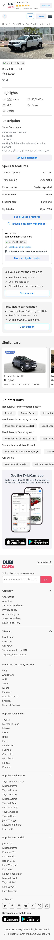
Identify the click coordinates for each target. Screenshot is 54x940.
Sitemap (6, 631)
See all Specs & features (27, 216)
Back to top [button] (43, 562)
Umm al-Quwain (11, 705)
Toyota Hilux (9, 816)
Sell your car (27, 293)
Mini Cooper (9, 886)
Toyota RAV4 (9, 882)
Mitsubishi (8, 758)
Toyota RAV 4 (9, 803)
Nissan (6, 728)
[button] (3, 5)
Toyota (6, 719)
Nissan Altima (9, 798)
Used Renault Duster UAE (17, 426)
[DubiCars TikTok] (32, 905)
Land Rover (8, 745)
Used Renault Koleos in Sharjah (20, 451)
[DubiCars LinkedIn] (5, 905)
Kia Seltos (7, 869)
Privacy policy (9, 609)
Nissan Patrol (9, 785)
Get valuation (27, 326)
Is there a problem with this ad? (29, 223)
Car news (7, 645)
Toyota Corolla (10, 811)
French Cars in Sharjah (16, 464)
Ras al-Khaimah (10, 696)
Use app (41, 16)
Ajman (5, 683)
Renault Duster (28, 413)
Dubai (5, 687)
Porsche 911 (9, 852)
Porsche (6, 767)
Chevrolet (7, 754)
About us (7, 601)
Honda (6, 762)
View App (46, 5)
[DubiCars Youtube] (25, 905)
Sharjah (6, 700)
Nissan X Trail (9, 878)
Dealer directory (11, 622)
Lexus (5, 732)
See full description (27, 157)
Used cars (7, 637)
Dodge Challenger (12, 873)
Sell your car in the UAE (15, 650)
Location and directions (20, 247)
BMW (5, 736)
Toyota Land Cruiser (13, 781)
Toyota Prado (9, 790)
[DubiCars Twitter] (39, 905)
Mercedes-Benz (10, 724)
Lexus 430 (7, 829)
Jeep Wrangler (10, 820)
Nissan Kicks (9, 856)
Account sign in (10, 614)
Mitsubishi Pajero (11, 824)
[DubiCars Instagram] (19, 905)
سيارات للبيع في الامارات (14, 655)
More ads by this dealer (27, 258)
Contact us (8, 596)
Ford (4, 741)
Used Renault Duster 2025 (17, 438)
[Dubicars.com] (8, 564)
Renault (9, 413)
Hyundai (6, 749)
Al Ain (5, 679)
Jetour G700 (8, 860)
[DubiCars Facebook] (12, 905)
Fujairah (6, 692)
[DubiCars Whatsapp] (46, 905)
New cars (7, 641)
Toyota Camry (9, 794)
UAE (4, 670)
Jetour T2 (7, 843)
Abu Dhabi (8, 675)
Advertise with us (11, 618)
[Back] (4, 16)
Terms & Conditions (13, 605)
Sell (30, 16)
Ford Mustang (9, 807)
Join (46, 579)
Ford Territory (9, 891)
